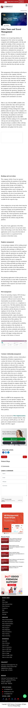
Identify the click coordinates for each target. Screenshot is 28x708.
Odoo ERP (4, 641)
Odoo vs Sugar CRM (7, 655)
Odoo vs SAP (5, 645)
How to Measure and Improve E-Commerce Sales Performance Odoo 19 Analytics (16, 561)
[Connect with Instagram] (15, 698)
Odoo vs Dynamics (7, 647)
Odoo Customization (7, 619)
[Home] (7, 8)
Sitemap (4, 614)
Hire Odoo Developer (7, 621)
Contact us (5, 608)
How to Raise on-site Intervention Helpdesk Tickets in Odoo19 (16, 547)
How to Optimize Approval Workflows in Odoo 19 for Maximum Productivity (15, 540)
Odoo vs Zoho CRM (7, 657)
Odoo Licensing (6, 635)
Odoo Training (5, 633)
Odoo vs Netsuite (6, 651)
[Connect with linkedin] (12, 698)
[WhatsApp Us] (25, 696)
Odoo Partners (6, 606)
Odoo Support (5, 627)
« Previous (4, 456)
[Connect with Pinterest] (9, 698)
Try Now (21, 1)
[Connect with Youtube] (18, 698)
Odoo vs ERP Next (6, 649)
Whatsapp (15, 439)
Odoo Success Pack (7, 604)
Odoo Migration (6, 629)
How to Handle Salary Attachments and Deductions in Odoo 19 (16, 554)
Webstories (5, 612)
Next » (24, 456)
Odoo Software (6, 643)
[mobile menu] (26, 5)
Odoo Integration (6, 625)
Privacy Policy (16, 705)
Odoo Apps (5, 602)
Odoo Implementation (19, 416)
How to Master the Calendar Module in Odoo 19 (16, 567)
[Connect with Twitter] (6, 698)
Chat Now (15, 442)
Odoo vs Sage (5, 653)
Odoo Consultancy (6, 631)
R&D (3, 610)
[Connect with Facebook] (3, 698)
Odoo (3, 600)
